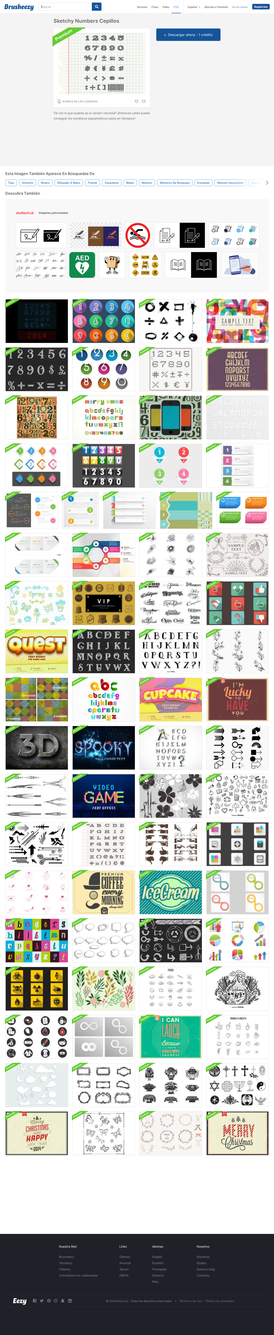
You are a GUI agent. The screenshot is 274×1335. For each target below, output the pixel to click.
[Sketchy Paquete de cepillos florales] (170, 796)
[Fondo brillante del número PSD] (237, 321)
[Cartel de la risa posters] (170, 1037)
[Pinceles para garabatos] (170, 555)
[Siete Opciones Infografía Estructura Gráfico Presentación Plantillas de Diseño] (103, 555)
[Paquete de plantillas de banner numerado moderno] (237, 466)
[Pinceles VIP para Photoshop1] (103, 603)
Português (159, 1269)
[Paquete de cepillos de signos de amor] (36, 892)
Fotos (155, 7)
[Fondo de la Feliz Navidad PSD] (237, 1133)
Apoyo (124, 1269)
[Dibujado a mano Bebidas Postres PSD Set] (237, 1037)
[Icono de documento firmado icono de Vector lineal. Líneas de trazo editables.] (180, 236)
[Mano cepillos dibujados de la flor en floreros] (170, 1085)
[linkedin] (69, 1301)
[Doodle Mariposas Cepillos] (103, 1133)
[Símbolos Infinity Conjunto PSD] (237, 892)
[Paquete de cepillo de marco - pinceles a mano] (103, 1085)
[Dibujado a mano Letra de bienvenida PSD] (237, 989)
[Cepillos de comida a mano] (170, 989)
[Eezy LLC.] (20, 1301)
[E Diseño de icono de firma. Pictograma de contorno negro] (41, 236)
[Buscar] (96, 7)
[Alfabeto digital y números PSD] (237, 418)
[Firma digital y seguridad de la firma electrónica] (240, 266)
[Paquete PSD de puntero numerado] (170, 466)
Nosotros (203, 1257)
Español (157, 1263)
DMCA (124, 1275)
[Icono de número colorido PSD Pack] (103, 369)
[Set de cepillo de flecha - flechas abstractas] (36, 844)
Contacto (203, 1275)
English (157, 1257)
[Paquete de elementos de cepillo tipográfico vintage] (170, 603)
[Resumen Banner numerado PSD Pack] (80, 510)
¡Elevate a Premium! (216, 7)
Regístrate (261, 6)
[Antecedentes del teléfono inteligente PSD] (170, 418)
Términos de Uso (190, 1301)
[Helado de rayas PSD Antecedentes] (170, 892)
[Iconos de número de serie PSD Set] (103, 321)
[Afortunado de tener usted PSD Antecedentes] (237, 700)
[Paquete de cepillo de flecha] (237, 748)
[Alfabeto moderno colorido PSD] (103, 700)
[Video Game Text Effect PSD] (103, 796)
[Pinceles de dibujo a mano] (237, 555)
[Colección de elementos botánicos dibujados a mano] (103, 989)
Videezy (65, 1269)
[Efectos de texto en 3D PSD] (36, 748)
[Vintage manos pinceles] (170, 844)
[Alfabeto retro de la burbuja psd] (103, 418)
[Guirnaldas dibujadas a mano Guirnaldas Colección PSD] (170, 1133)
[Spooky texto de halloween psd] (103, 748)
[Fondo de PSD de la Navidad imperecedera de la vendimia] (36, 1133)
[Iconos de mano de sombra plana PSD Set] (237, 603)
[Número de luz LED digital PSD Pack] (36, 321)
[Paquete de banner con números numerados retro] (186, 510)
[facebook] (34, 1301)
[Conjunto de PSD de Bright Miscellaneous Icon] (237, 844)
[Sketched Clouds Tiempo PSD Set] (36, 1085)
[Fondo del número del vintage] (36, 418)
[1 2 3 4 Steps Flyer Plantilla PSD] (31, 510)
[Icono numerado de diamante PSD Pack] (36, 466)
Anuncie (125, 1263)
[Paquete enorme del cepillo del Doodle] (237, 796)
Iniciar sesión (240, 7)
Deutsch (158, 1275)
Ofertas (124, 1257)
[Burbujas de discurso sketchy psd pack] (103, 941)
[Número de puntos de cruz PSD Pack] (170, 369)
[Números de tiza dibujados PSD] (36, 369)
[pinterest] (49, 1301)
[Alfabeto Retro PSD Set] (237, 369)
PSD (176, 7)
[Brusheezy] (19, 7)
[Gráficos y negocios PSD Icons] (237, 941)
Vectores (142, 7)
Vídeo (165, 7)
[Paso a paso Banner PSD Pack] (36, 555)
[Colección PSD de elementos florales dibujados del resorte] (36, 603)
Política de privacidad (220, 1301)
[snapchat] (63, 1301)
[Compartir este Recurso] (144, 101)
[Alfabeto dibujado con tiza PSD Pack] (103, 651)
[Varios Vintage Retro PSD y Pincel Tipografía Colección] (36, 941)
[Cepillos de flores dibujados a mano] (237, 651)
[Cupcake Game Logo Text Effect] (170, 700)
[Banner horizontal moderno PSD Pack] (129, 510)
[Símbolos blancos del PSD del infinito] (103, 1037)
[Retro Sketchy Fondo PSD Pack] (36, 700)
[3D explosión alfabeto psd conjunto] (170, 748)
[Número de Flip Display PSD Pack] (103, 466)
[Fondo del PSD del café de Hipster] (103, 892)
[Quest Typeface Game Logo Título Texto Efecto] (36, 651)
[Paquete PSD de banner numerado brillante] (243, 510)
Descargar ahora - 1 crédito (190, 35)
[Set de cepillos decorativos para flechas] (36, 796)
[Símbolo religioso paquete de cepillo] (237, 1085)
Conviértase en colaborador (78, 1275)
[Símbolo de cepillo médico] (36, 1037)
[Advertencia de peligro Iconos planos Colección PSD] (36, 989)
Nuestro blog (206, 1269)
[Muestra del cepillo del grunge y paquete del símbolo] (170, 321)
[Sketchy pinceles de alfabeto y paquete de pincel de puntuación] (103, 844)
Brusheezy (66, 1257)
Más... (156, 1281)
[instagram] (55, 1301)
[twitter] (42, 1301)
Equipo (201, 1263)
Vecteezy (65, 1263)
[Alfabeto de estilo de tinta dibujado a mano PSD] (170, 651)
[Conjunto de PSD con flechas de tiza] (170, 941)
